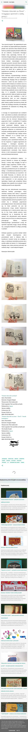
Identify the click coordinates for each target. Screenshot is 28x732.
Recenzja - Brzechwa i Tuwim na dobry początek (11, 592)
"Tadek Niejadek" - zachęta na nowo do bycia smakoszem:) (13, 713)
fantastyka (10, 458)
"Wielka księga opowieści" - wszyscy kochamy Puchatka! (13, 524)
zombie (22, 462)
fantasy (16, 458)
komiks (3, 460)
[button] (2, 21)
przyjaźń (4, 462)
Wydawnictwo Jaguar (14, 462)
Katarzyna (22, 458)
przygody (19, 460)
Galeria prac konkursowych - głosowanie (9, 640)
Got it (18, 730)
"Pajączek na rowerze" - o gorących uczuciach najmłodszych (14, 570)
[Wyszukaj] (26, 2)
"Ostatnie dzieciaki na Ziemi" (9, 395)
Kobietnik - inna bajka (9, 2)
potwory (13, 460)
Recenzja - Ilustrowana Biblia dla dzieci (9, 547)
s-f (8, 462)
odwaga (8, 460)
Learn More (12, 730)
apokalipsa (4, 458)
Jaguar (11, 406)
